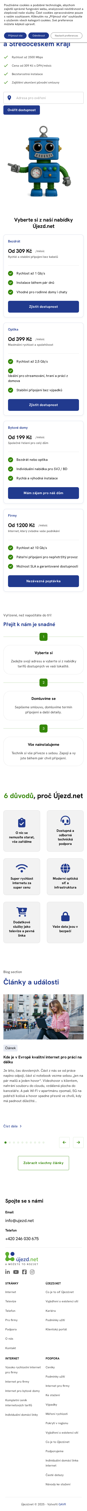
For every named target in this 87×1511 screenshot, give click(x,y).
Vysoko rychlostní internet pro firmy (23, 1369)
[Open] (81, 98)
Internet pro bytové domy (22, 1391)
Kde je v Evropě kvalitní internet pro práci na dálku (42, 1060)
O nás (9, 1338)
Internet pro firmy (17, 1381)
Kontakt (10, 1348)
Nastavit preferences (66, 35)
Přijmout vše (15, 35)
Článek (10, 1048)
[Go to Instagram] (32, 1272)
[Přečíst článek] (43, 1037)
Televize (10, 1301)
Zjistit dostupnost (43, 306)
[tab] (5, 1142)
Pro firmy (11, 1320)
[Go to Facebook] (24, 1272)
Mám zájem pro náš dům (43, 493)
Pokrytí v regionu (57, 1423)
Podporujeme (55, 1451)
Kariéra (51, 1311)
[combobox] (45, 98)
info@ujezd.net (19, 1220)
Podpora (11, 1329)
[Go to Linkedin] (7, 1272)
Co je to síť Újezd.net (60, 1292)
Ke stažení (53, 1395)
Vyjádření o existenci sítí (62, 1301)
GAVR (62, 1504)
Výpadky (51, 1404)
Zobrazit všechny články (43, 1163)
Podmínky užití (55, 1376)
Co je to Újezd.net (57, 1442)
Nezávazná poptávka (43, 581)
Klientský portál (56, 1329)
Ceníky (50, 1367)
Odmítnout (39, 35)
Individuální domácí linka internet (62, 1463)
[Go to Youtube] (16, 1272)
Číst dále (10, 1126)
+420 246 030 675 (22, 1238)
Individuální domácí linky (21, 1415)
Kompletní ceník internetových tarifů (18, 1402)
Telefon (10, 1311)
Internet (10, 1292)
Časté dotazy (55, 1475)
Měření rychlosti (57, 1414)
